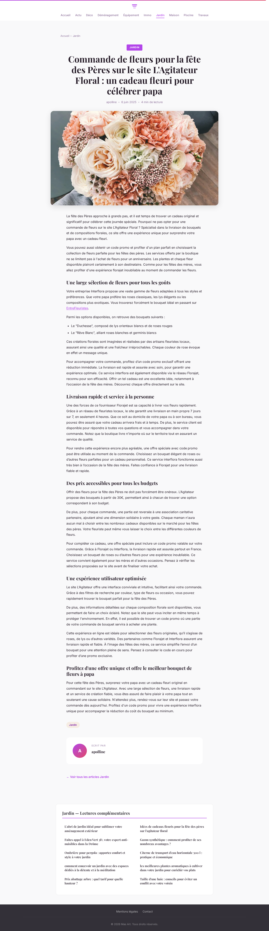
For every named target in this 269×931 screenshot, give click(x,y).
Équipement (131, 15)
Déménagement (108, 15)
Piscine (188, 15)
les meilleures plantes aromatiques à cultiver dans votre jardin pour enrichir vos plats (171, 868)
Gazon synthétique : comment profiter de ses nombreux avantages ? (170, 842)
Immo (147, 15)
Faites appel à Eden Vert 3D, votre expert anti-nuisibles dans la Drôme (96, 842)
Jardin (160, 15)
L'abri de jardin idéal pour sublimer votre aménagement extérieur (93, 829)
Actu (78, 15)
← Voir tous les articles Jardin (87, 777)
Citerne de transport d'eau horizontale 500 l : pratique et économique (171, 855)
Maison (174, 15)
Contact (148, 911)
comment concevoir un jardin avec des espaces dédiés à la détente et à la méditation (97, 868)
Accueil (65, 15)
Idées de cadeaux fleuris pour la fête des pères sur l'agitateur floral (172, 829)
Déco (89, 15)
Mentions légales (127, 911)
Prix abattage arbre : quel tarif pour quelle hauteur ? (94, 881)
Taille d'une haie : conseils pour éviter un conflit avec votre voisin (168, 881)
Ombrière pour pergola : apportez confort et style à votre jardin (95, 855)
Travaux (203, 15)
